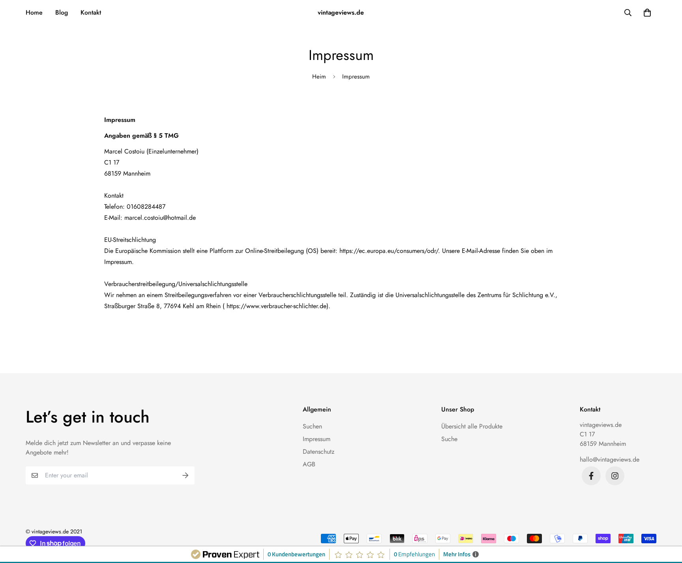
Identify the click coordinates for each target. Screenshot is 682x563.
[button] (645, 13)
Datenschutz (318, 451)
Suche (449, 438)
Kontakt (91, 12)
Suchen (312, 426)
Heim (319, 76)
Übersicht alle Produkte (471, 426)
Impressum (316, 438)
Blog (61, 12)
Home (34, 12)
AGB (309, 464)
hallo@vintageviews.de (609, 459)
